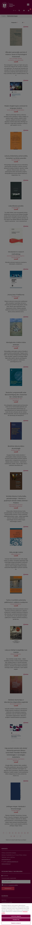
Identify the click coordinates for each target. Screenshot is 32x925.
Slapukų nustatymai (16, 923)
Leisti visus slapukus (16, 916)
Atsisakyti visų (16, 919)
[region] (16, 914)
